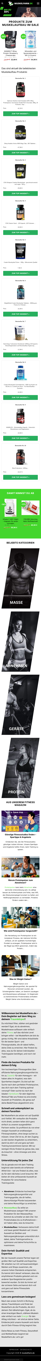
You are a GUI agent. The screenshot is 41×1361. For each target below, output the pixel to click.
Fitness (10, 1032)
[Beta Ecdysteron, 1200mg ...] (20, 457)
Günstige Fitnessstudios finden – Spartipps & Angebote (20, 835)
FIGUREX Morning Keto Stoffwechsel (30, 520)
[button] (2, 3)
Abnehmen (28, 887)
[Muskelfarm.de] (20, 3)
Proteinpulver (10, 887)
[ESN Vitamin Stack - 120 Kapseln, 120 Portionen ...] (20, 212)
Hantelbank (14, 1094)
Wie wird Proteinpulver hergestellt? (20, 931)
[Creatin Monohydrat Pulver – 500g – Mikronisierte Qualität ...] (20, 251)
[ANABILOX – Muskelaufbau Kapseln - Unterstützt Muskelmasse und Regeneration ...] (20, 416)
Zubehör (11, 1075)
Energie (25, 1316)
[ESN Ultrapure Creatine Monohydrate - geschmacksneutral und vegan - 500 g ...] (20, 171)
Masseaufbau (10, 1208)
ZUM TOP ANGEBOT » (20, 114)
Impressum (14, 1350)
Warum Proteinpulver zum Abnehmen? (20, 881)
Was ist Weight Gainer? (20, 979)
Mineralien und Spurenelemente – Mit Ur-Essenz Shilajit (30, 54)
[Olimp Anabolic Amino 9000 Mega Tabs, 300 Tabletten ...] (20, 132)
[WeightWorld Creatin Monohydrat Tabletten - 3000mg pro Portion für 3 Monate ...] (20, 292)
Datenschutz (26, 1350)
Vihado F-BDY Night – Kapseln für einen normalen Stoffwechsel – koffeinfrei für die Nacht (10, 524)
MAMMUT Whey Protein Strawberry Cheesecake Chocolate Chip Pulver (10, 55)
